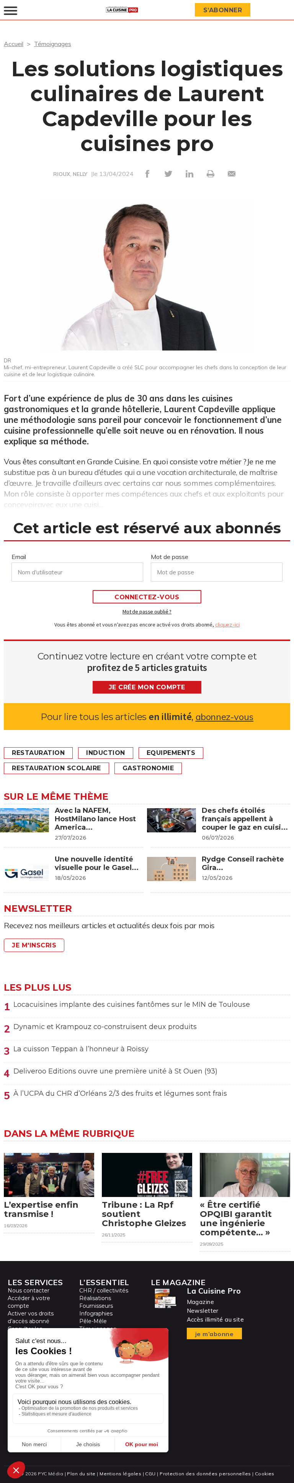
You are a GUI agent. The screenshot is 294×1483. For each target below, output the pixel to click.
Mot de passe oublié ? (147, 611)
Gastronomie (148, 768)
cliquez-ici (227, 624)
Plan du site (81, 1473)
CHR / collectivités (103, 1290)
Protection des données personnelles (205, 1473)
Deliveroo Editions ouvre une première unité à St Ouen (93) (115, 1071)
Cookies (264, 1473)
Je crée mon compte (147, 687)
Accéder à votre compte (29, 1302)
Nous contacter (28, 1290)
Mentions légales (120, 1473)
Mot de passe (169, 557)
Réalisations (95, 1298)
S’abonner (222, 10)
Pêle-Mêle (93, 1321)
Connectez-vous (146, 597)
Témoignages (52, 44)
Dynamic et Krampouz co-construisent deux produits (105, 1027)
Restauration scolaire (56, 768)
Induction (105, 752)
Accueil (13, 44)
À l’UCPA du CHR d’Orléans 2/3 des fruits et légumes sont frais (120, 1093)
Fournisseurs (96, 1305)
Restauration (38, 752)
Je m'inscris (34, 945)
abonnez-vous (224, 716)
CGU (150, 1473)
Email (18, 557)
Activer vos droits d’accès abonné (31, 1317)
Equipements (171, 752)
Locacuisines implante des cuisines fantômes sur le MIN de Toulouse (131, 1004)
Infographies (96, 1313)
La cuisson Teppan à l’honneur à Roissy (81, 1049)
